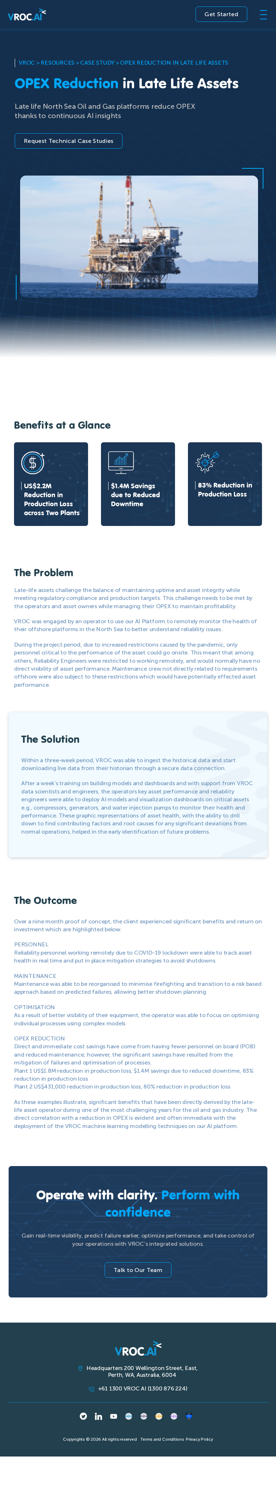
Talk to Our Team (138, 1270)
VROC (27, 63)
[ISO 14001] (174, 1416)
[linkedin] (98, 1416)
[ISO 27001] (158, 1416)
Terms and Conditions (162, 1439)
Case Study (97, 63)
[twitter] (83, 1416)
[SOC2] (189, 1416)
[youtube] (113, 1416)
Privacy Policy (199, 1439)
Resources (57, 63)
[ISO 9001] (143, 1416)
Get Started (221, 14)
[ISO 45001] (128, 1416)
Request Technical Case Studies (69, 141)
